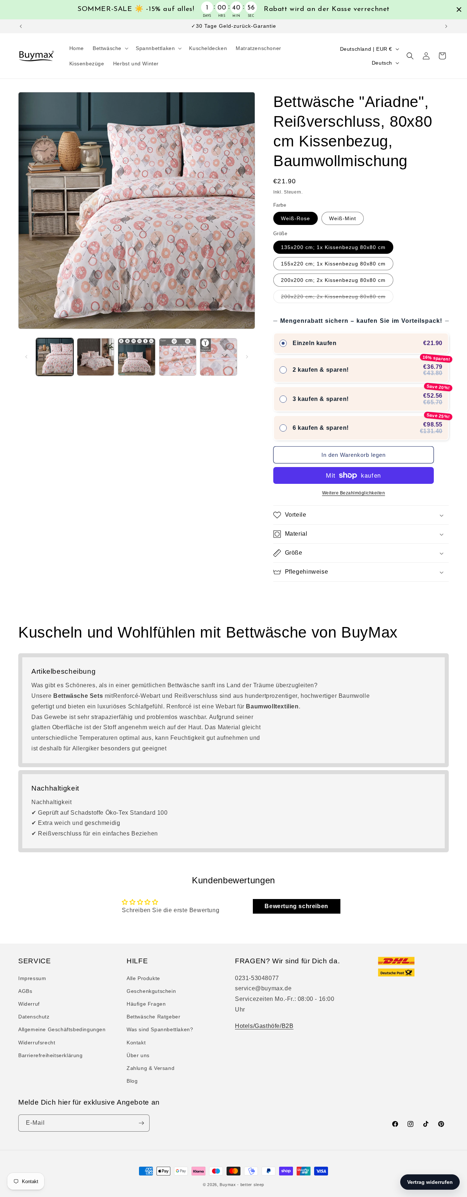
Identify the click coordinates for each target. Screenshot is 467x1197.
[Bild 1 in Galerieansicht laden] (54, 356)
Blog (132, 1080)
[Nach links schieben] (26, 357)
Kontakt (136, 1042)
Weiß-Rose (295, 218)
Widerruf (29, 1003)
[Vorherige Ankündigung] (21, 26)
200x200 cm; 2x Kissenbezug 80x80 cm (333, 280)
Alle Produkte (143, 978)
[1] (95, 356)
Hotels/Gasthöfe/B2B (264, 1025)
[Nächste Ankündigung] (446, 26)
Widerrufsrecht (36, 1042)
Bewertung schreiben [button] (296, 906)
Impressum (32, 978)
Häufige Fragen (146, 1003)
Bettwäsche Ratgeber (153, 1016)
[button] (109, 48)
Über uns (138, 1055)
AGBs (25, 991)
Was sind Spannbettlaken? (160, 1029)
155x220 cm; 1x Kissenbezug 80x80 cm (333, 264)
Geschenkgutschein (151, 991)
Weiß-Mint (342, 218)
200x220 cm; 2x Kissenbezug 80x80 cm (337, 298)
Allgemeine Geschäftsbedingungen (62, 1029)
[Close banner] (459, 9)
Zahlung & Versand (150, 1068)
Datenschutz (34, 1016)
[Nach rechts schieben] (247, 357)
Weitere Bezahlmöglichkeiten (353, 493)
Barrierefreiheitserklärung (50, 1055)
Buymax (228, 1184)
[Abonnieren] (141, 1123)
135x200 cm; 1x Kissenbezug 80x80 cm (333, 247)
